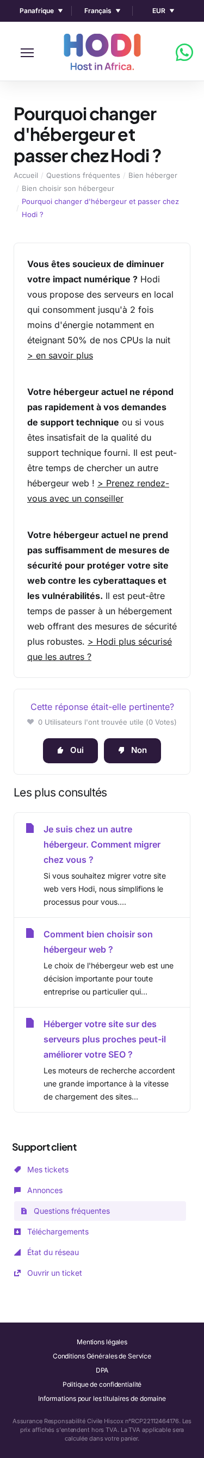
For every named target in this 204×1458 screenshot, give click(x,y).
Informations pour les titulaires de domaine (102, 1398)
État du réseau (52, 1252)
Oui (77, 750)
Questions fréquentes (83, 175)
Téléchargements (57, 1231)
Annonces (44, 1190)
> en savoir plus (60, 355)
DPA (102, 1370)
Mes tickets (47, 1169)
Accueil (26, 175)
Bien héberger (152, 175)
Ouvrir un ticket (53, 1272)
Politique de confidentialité (102, 1384)
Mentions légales (102, 1342)
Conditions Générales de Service (102, 1356)
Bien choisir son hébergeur (68, 188)
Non (139, 750)
